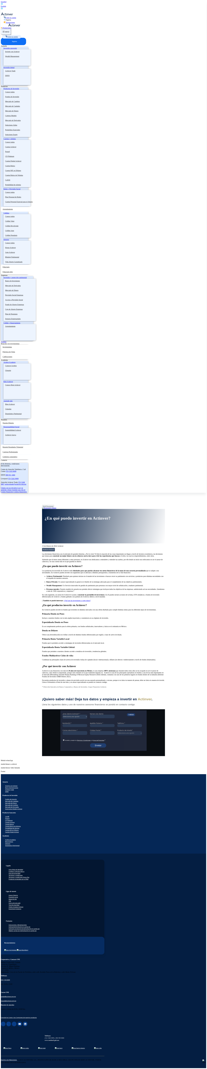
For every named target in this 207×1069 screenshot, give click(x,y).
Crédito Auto (9, 231)
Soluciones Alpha (11, 125)
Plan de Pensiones (11, 314)
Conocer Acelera (11, 366)
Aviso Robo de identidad (16, 870)
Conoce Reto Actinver (12, 385)
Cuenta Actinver (10, 147)
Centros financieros (20, 492)
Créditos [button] (6, 213)
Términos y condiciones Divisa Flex (19, 877)
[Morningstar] (10, 950)
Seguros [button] (6, 239)
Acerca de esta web (14, 903)
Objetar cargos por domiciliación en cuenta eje (23, 931)
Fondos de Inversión (12, 97)
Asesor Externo (13, 895)
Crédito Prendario (11, 235)
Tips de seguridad (14, 905)
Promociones (10, 22)
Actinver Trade (10, 71)
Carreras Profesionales (10, 452)
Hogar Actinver (10, 248)
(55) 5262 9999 (13, 479)
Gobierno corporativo (10, 457)
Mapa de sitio (13, 899)
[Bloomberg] (22, 950)
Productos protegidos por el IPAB (18, 879)
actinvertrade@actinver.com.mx (15, 484)
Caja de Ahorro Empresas (14, 309)
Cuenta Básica (10, 166)
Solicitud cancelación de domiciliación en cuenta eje (24, 929)
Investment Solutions (15, 909)
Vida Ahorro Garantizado (13, 262)
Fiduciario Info (8, 272)
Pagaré (7, 152)
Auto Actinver (10, 252)
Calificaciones (7, 357)
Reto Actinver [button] (8, 382)
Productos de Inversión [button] (11, 89)
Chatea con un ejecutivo (9, 488)
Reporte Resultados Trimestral (13, 447)
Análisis (3, 342)
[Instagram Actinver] (8, 1024)
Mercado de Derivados (13, 120)
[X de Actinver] (14, 1024)
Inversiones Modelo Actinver (13, 809)
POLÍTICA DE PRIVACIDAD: (9, 1060)
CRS (10, 901)
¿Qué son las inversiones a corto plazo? (77, 601)
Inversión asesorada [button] (10, 48)
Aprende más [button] (8, 401)
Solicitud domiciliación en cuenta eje (19, 927)
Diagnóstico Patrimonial (13, 414)
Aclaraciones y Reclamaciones (18, 925)
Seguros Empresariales (13, 319)
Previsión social (13, 897)
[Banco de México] (78, 1048)
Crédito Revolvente (11, 226)
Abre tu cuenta (11, 18)
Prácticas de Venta (9, 352)
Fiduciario (6, 267)
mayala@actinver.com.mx (8, 1001)
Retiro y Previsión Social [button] (11, 189)
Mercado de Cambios (12, 101)
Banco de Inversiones (12, 281)
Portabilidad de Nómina (12, 828)
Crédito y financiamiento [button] (11, 323)
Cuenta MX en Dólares (13, 170)
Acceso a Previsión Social (14, 300)
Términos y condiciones (16, 875)
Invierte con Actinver (12, 52)
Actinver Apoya (10, 435)
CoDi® (7, 180)
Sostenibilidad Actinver (13, 430)
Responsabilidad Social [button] (11, 427)
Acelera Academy (10, 840)
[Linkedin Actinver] (25, 1024)
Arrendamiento (8, 209)
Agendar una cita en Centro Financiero (13, 491)
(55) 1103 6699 (11, 471)
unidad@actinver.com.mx (8, 997)
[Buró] (58, 1048)
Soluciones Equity (11, 135)
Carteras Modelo (10, 116)
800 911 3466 (10, 475)
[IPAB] (41, 1048)
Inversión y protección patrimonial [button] (15, 277)
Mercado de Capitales (12, 106)
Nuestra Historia (8, 423)
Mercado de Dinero (11, 111)
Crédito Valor (9, 221)
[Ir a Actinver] (7, 15)
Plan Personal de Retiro (13, 197)
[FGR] (25, 1048)
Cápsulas (8, 409)
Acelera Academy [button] (9, 362)
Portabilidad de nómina (13, 185)
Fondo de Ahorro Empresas (14, 304)
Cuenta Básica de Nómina (14, 175)
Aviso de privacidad (14, 873)
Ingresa (8, 20)
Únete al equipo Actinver (16, 907)
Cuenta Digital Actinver (13, 161)
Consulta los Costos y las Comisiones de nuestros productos (19, 1018)
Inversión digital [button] (8, 67)
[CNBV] (98, 1048)
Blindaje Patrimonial (12, 257)
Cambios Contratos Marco (16, 871)
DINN (7, 76)
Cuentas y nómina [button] (9, 139)
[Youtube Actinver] (19, 1024)
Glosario (8, 370)
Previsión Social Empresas (14, 295)
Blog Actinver (10, 404)
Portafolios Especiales (12, 130)
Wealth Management (12, 56)
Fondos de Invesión (11, 799)
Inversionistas (7, 347)
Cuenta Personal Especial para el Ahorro (19, 202)
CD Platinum (9, 156)
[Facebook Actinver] (3, 1024)
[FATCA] (7, 1048)
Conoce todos (10, 92)
